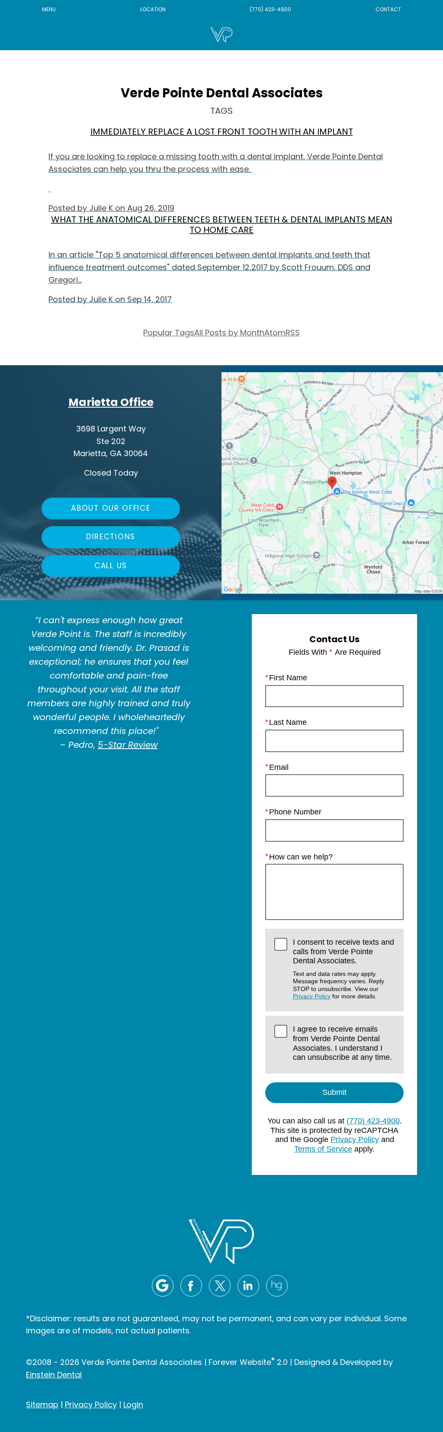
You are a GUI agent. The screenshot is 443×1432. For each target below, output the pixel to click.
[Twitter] (220, 1286)
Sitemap (42, 1405)
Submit (334, 1092)
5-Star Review (127, 746)
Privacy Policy (312, 996)
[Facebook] (191, 1286)
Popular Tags (168, 333)
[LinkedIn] (248, 1286)
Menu (49, 10)
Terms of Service (323, 1149)
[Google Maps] (162, 1286)
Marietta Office (111, 403)
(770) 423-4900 (270, 10)
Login (133, 1405)
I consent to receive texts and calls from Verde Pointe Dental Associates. (343, 969)
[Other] (277, 1286)
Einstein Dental (54, 1375)
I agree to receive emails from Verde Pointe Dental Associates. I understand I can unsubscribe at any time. (342, 1043)
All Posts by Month (229, 333)
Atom (275, 333)
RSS (293, 333)
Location (153, 10)
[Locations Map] (332, 483)
